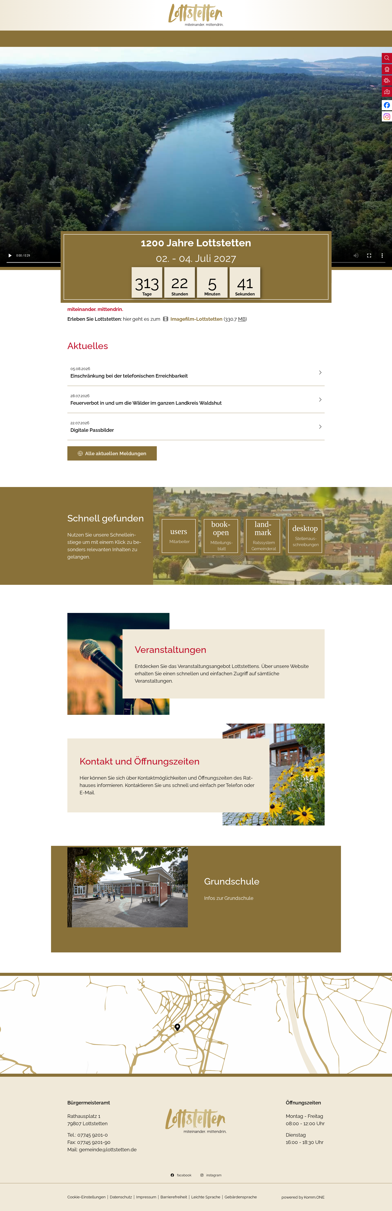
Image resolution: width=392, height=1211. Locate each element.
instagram (214, 1175)
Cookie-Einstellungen (86, 1197)
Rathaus (95, 39)
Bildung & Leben (162, 39)
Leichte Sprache (205, 1197)
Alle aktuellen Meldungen (115, 453)
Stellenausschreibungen (306, 541)
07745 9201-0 (92, 1135)
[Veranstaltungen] (118, 664)
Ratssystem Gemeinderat (264, 545)
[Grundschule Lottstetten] (127, 887)
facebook (184, 1175)
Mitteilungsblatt (221, 545)
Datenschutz (121, 1197)
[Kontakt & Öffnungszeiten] (274, 774)
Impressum (146, 1197)
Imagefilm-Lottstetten (196, 319)
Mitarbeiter (179, 541)
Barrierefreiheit (173, 1197)
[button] (387, 69)
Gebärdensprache (241, 1197)
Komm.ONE (314, 1197)
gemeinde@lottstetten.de (108, 1150)
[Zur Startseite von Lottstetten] (196, 15)
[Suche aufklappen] (387, 58)
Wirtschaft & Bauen (230, 39)
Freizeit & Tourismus (297, 39)
